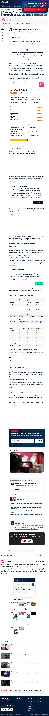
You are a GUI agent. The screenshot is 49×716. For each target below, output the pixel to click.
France (10, 690)
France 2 (28, 589)
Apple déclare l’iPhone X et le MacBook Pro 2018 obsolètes (25, 682)
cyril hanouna (17, 589)
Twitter (30, 690)
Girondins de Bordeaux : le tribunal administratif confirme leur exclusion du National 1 (16, 606)
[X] (2, 706)
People (22, 594)
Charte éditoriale (31, 701)
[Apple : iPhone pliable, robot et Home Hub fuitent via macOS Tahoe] (5, 665)
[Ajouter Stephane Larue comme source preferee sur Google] (27, 541)
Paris (20, 690)
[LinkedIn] (47, 561)
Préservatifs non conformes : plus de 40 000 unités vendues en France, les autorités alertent (16, 617)
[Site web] (39, 561)
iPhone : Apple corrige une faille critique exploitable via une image (27, 655)
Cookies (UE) (30, 710)
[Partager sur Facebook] (12, 23)
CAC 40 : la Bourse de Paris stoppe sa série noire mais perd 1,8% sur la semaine (28, 618)
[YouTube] (42, 561)
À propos (18, 701)
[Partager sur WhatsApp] (15, 23)
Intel (18, 550)
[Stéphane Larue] (4, 2)
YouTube (31, 550)
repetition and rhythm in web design (31, 260)
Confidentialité (31, 708)
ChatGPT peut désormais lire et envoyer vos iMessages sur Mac (26, 646)
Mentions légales (31, 706)
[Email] (17, 23)
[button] (20, 23)
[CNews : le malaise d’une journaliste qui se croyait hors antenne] (27, 462)
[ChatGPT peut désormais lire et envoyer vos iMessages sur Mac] (5, 647)
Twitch (27, 550)
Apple (15, 550)
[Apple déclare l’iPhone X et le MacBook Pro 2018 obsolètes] (5, 683)
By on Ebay (35, 139)
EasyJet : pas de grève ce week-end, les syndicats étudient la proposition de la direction (16, 632)
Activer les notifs (35, 9)
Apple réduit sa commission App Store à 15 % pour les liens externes (27, 673)
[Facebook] (40, 561)
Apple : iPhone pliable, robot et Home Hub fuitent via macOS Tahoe (27, 664)
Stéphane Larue (20, 524)
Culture (16, 591)
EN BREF (23, 589)
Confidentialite (14, 444)
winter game (36, 41)
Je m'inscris (39, 440)
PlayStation (23, 550)
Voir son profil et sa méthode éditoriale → (26, 529)
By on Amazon (18, 139)
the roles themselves (36, 374)
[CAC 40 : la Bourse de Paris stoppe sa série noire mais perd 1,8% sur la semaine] (33, 613)
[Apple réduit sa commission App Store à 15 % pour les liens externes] (5, 674)
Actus (21, 591)
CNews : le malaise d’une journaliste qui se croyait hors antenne (26, 474)
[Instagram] (43, 561)
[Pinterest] (45, 561)
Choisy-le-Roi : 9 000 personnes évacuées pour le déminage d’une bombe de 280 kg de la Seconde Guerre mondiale (26, 504)
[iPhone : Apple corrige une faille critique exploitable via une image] (5, 656)
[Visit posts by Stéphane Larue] (3, 19)
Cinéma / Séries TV (42, 709)
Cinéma (32, 594)
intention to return (13, 180)
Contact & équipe (20, 703)
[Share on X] (10, 23)
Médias (25, 690)
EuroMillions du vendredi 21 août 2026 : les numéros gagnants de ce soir (27, 606)
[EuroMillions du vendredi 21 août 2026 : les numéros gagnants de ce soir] (33, 604)
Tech (27, 594)
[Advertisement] (27, 165)
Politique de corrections (30, 704)
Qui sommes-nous (20, 705)
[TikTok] (13, 706)
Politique (25, 591)
